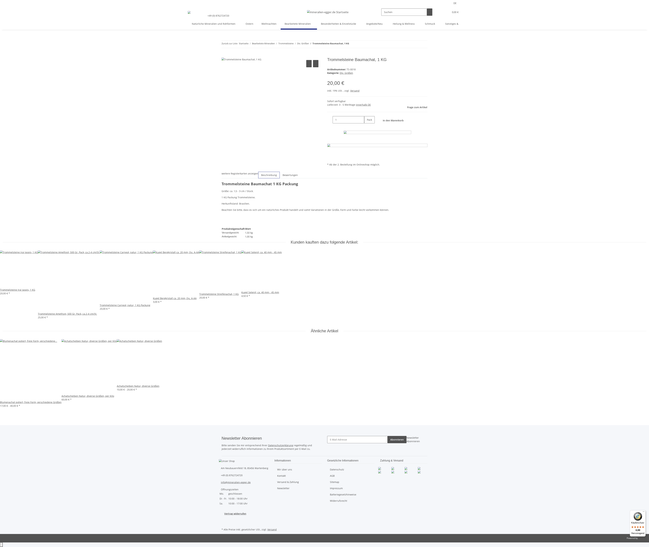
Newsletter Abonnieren (413, 439)
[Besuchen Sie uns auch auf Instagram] (224, 523)
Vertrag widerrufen (235, 513)
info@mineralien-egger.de (236, 482)
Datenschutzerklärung (280, 445)
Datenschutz (337, 469)
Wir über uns (284, 469)
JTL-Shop (642, 538)
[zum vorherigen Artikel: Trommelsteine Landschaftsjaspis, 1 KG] (351, 44)
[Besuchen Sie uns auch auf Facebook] (224, 519)
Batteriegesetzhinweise (343, 494)
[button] (440, 12)
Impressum (336, 488)
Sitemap (334, 482)
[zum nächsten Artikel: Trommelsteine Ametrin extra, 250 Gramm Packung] (357, 44)
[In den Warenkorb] (224, 55)
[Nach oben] (1, 544)
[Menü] (644, 512)
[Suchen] (429, 12)
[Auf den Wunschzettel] (315, 63)
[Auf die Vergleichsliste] (309, 63)
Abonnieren (397, 439)
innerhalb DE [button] (363, 104)
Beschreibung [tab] (269, 175)
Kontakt (281, 475)
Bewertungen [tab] (290, 175)
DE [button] (455, 3)
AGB (332, 475)
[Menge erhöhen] (367, 127)
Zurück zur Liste (229, 43)
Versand (354, 90)
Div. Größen (346, 73)
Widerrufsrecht (338, 500)
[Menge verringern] (330, 119)
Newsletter (283, 488)
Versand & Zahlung (288, 482)
